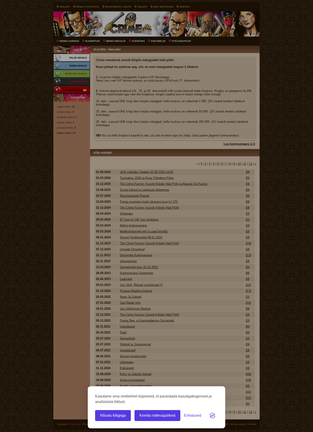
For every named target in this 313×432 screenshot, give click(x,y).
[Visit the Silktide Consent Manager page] (212, 415)
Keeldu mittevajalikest (157, 415)
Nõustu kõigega (113, 415)
